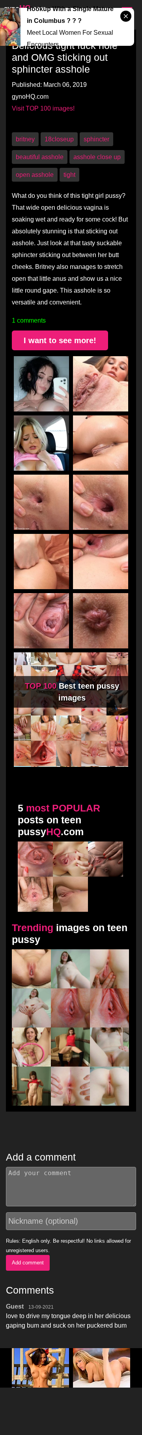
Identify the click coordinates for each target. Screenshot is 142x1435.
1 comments (29, 320)
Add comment (28, 1263)
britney (25, 139)
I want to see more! (60, 340)
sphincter (96, 139)
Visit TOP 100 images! (43, 108)
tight (69, 174)
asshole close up (97, 157)
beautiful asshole (40, 157)
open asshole (35, 174)
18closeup (59, 139)
